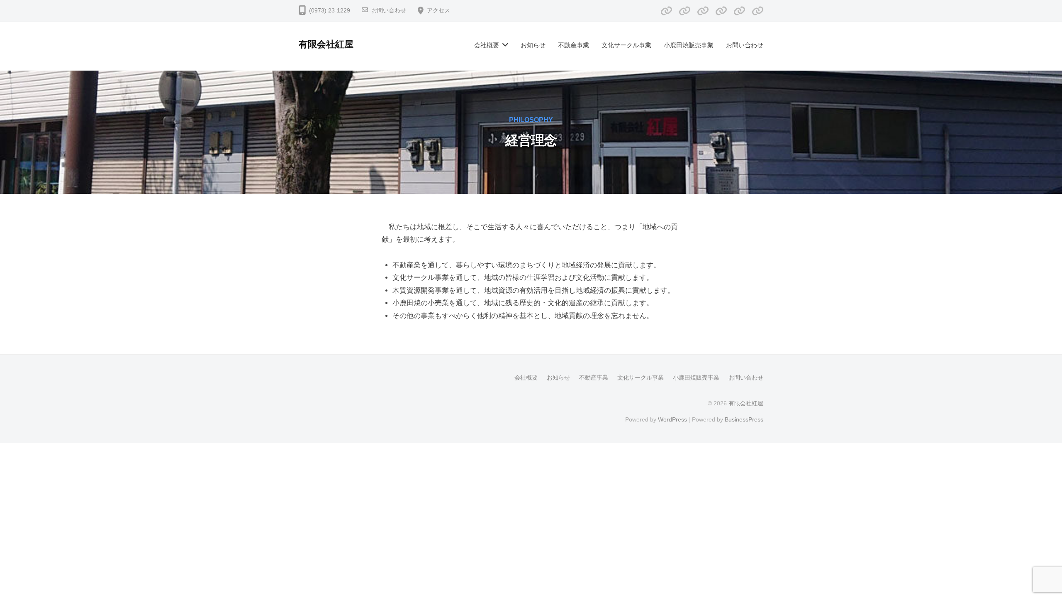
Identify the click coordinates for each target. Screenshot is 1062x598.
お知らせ (533, 45)
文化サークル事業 (626, 45)
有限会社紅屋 (326, 44)
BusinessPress (744, 419)
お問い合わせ (388, 10)
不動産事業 (573, 45)
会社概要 (486, 45)
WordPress (672, 419)
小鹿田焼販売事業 (689, 45)
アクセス (438, 10)
